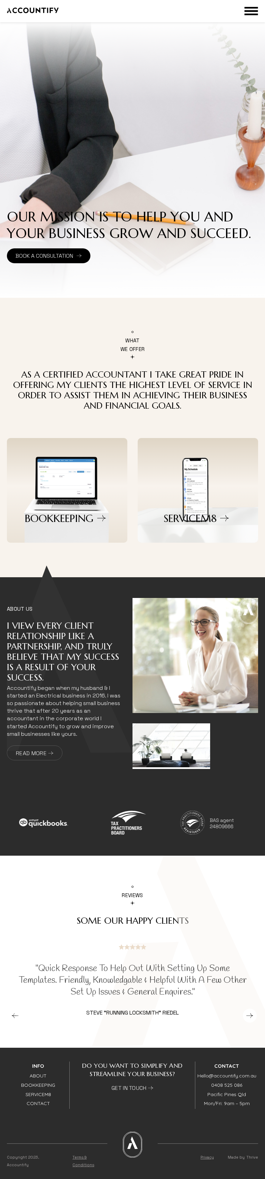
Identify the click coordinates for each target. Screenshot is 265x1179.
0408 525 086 (226, 1085)
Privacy (207, 1157)
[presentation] (15, 1016)
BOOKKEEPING (38, 1085)
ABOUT (38, 1076)
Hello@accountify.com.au (226, 1076)
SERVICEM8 (38, 1094)
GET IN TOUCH (129, 1088)
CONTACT (38, 1103)
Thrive (252, 1157)
